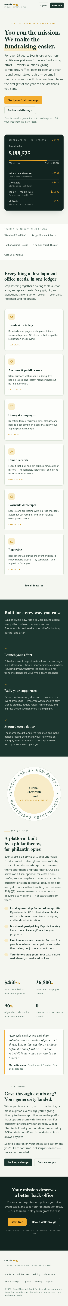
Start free (57, 5)
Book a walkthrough (20, 110)
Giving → (13, 434)
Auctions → (14, 390)
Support (26, 1281)
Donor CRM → (15, 479)
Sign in (43, 5)
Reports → (14, 569)
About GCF (49, 1274)
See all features (34, 585)
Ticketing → (15, 345)
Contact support (48, 1162)
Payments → (14, 524)
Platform (9, 1274)
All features (23, 1274)
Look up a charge (18, 1162)
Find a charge (11, 1281)
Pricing (36, 1274)
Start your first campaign (23, 100)
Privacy (38, 1281)
